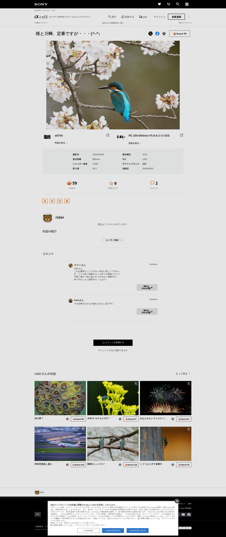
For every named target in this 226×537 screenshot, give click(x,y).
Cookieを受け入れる (137, 530)
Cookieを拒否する (113, 530)
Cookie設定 (88, 530)
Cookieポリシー (77, 523)
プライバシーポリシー (84, 525)
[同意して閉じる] (177, 501)
